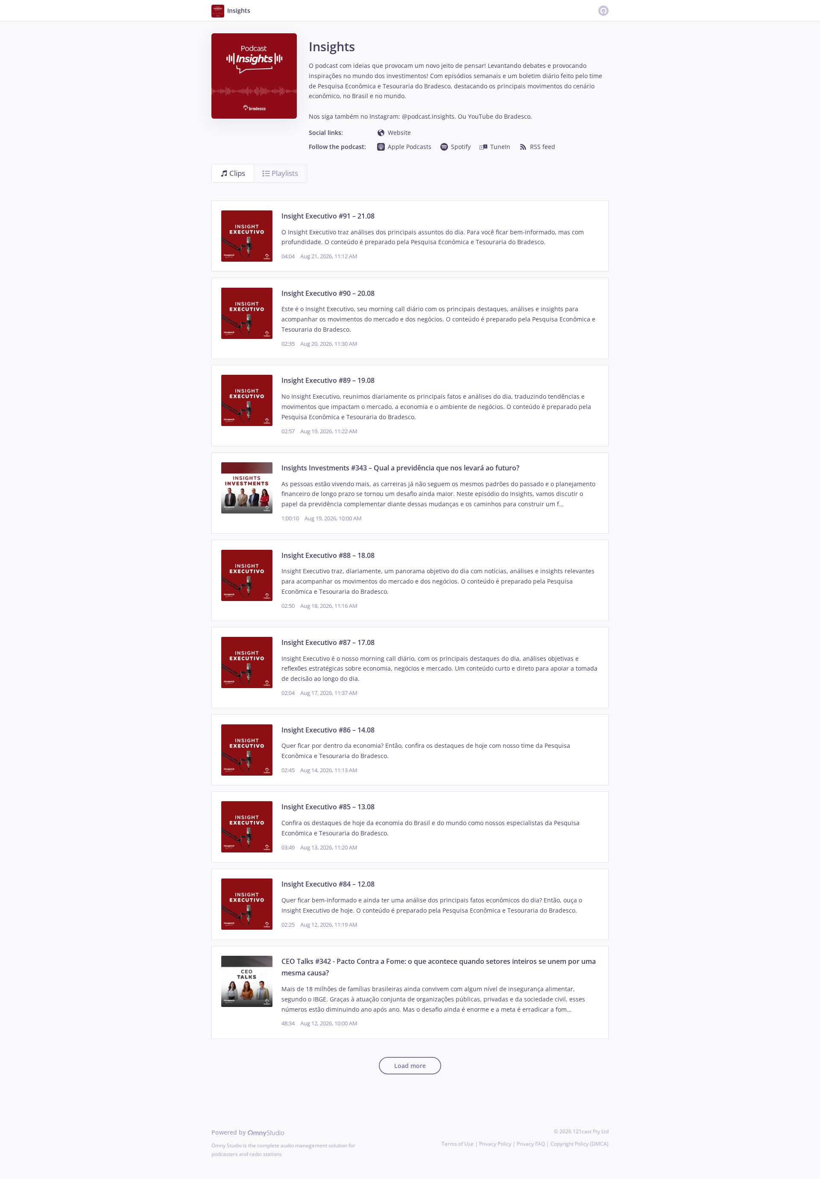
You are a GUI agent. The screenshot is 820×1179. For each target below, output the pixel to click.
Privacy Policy (495, 1143)
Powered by (229, 1132)
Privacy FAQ (531, 1143)
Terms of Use (458, 1143)
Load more (410, 1066)
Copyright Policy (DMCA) (580, 1143)
